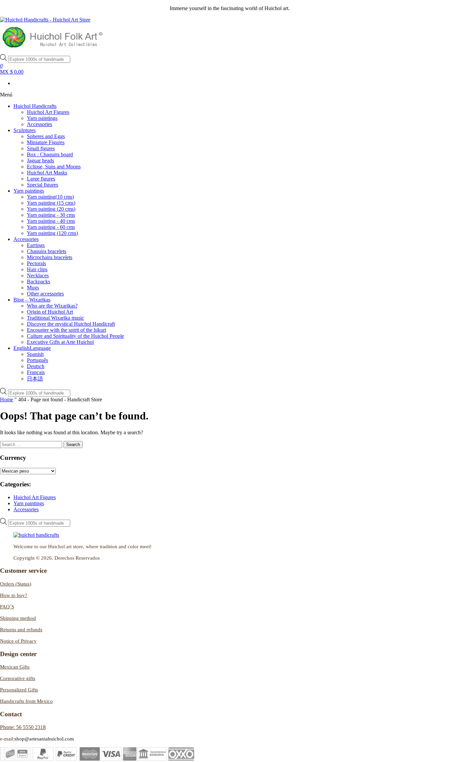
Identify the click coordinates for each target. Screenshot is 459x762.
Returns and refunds (21, 629)
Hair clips (37, 269)
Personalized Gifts (19, 689)
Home (6, 399)
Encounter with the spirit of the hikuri (66, 330)
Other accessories (45, 293)
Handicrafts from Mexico (26, 701)
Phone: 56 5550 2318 (23, 727)
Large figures (41, 179)
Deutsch (35, 366)
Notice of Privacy (18, 641)
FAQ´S (7, 606)
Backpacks (38, 281)
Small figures (41, 148)
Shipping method (18, 618)
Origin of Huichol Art (50, 312)
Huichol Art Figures (48, 112)
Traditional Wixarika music (55, 318)
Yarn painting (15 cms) (51, 203)
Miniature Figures (46, 142)
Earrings (36, 245)
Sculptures (24, 130)
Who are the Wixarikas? (52, 306)
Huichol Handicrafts (34, 106)
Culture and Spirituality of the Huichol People (75, 336)
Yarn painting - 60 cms (51, 227)
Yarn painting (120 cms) (52, 233)
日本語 (35, 379)
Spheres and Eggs (46, 136)
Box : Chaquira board (50, 154)
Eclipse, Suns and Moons (54, 166)
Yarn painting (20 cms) (51, 209)
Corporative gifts (17, 678)
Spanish (35, 354)
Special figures (42, 185)
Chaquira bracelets (46, 251)
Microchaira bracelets (49, 257)
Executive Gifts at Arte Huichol (60, 342)
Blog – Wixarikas (31, 300)
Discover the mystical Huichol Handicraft (71, 324)
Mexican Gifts (15, 667)
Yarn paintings (42, 118)
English (32, 348)
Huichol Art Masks (47, 172)
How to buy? (13, 595)
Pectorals (36, 263)
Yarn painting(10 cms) (50, 197)
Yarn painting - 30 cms (51, 215)
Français (36, 372)
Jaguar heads (40, 160)
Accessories (39, 124)
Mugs (33, 287)
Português (37, 360)
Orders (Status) (15, 584)
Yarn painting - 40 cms (51, 221)
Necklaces (38, 275)
